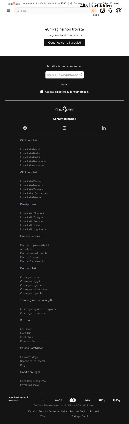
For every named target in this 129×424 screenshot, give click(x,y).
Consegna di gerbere (32, 285)
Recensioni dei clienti (32, 361)
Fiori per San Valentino (33, 261)
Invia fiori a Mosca (30, 197)
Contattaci (26, 337)
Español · (33, 411)
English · (84, 411)
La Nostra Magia (29, 357)
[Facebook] (25, 128)
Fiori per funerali (29, 257)
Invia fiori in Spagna (31, 217)
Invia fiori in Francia (31, 221)
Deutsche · (54, 411)
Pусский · (95, 411)
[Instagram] (64, 128)
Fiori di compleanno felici (34, 245)
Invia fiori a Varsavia (31, 189)
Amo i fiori (26, 249)
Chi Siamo (26, 329)
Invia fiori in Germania (32, 213)
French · (43, 411)
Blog (22, 365)
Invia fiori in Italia (30, 225)
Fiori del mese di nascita (34, 253)
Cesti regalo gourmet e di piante (38, 309)
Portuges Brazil (79, 416)
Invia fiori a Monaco (31, 185)
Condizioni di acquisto (33, 380)
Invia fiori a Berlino (30, 153)
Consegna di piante (31, 293)
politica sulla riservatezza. (73, 91)
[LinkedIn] (104, 128)
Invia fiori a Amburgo (32, 165)
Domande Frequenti (31, 341)
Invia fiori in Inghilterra (33, 229)
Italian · (65, 411)
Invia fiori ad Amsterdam (34, 193)
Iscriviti (64, 84)
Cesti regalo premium (32, 313)
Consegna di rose (30, 277)
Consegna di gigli (30, 281)
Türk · (43, 416)
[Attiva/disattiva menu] (9, 10)
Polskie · (74, 411)
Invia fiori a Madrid (30, 149)
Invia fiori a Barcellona (33, 161)
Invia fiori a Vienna (30, 181)
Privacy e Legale (29, 384)
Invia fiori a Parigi (30, 157)
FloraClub (25, 333)
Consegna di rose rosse (33, 289)
